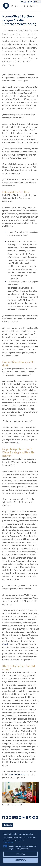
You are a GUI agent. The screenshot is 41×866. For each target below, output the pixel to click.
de (36, 1)
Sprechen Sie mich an (18, 774)
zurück (8, 825)
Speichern (20, 854)
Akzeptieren (20, 860)
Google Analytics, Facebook (22, 847)
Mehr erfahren (8, 842)
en (39, 1)
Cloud (5, 644)
